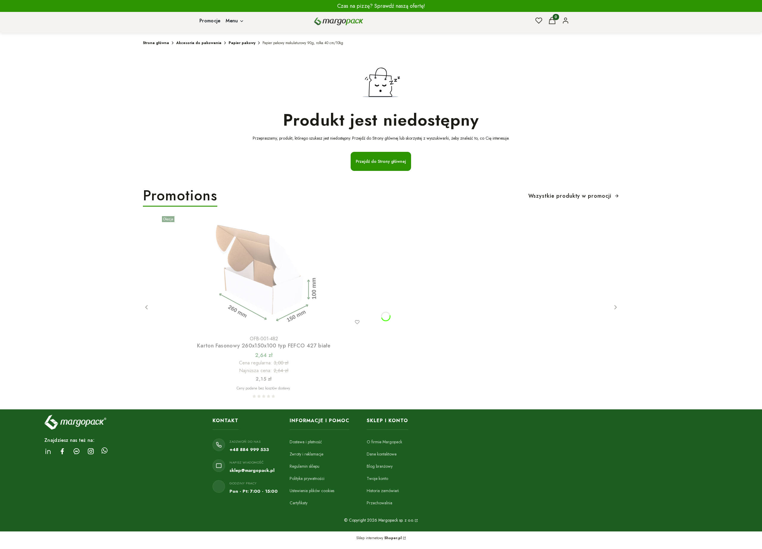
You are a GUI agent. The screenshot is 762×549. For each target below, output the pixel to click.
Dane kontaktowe (381, 454)
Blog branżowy (380, 466)
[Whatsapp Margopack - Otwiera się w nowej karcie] (104, 451)
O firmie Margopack (384, 442)
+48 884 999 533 (249, 449)
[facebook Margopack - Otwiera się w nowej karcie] (62, 451)
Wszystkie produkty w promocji (569, 196)
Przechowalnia (379, 503)
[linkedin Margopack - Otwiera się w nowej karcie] (47, 451)
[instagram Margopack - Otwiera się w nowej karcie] (90, 451)
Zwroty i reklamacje (306, 454)
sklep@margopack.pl (251, 470)
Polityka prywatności (307, 478)
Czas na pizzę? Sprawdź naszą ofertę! (381, 6)
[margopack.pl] (416, 520)
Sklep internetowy (379, 538)
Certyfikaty (298, 503)
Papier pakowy (242, 43)
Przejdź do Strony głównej (381, 161)
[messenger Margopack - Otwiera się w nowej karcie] (76, 451)
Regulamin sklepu (304, 466)
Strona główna (156, 43)
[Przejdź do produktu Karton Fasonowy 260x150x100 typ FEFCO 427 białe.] (264, 273)
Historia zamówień (383, 491)
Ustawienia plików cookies (312, 491)
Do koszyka (251, 322)
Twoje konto (377, 478)
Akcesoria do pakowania (198, 43)
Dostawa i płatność (306, 442)
